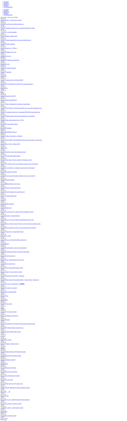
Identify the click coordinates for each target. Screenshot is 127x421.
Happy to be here (5, 395)
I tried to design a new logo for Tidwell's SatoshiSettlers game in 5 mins (17, 219)
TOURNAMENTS (8, 7)
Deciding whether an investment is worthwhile (11, 136)
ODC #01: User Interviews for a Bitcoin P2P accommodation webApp (17, 211)
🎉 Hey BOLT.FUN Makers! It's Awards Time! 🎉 (13, 192)
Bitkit (2, 92)
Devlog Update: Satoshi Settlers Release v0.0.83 (12, 267)
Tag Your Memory (5, 243)
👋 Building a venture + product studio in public (12, 407)
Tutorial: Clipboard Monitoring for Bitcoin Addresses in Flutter (15, 387)
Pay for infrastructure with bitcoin (8, 367)
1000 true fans (4, 148)
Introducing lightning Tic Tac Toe (8, 52)
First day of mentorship (6, 72)
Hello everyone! (4, 295)
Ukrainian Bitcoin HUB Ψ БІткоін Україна (11, 355)
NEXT (5, 419)
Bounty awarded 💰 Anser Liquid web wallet (11, 272)
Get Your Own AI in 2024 (7, 379)
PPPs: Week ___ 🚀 (5, 391)
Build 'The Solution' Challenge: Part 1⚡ (10, 343)
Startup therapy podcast (6, 339)
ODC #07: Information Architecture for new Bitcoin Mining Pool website (18, 28)
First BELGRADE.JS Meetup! (8, 44)
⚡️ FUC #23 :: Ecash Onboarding (9, 32)
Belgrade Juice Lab (5, 64)
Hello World (3, 76)
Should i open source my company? (9, 288)
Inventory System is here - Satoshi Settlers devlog (12, 231)
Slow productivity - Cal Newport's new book (11, 20)
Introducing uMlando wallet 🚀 (8, 359)
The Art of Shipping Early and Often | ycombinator (12, 275)
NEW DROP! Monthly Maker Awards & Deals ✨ (12, 327)
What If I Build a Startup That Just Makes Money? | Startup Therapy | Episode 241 (20, 279)
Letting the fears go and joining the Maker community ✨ (14, 239)
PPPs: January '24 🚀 (6, 235)
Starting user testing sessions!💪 (8, 255)
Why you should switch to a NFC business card (12, 383)
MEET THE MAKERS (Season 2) (9, 132)
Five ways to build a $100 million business (10, 156)
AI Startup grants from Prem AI (8, 263)
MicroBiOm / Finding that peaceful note (10, 60)
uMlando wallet (4, 363)
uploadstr (3, 347)
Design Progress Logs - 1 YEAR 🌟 (9, 48)
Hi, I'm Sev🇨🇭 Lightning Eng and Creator (10, 183)
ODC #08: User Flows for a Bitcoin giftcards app (12, 24)
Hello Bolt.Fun (4, 88)
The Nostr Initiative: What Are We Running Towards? (13, 351)
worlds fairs (3, 200)
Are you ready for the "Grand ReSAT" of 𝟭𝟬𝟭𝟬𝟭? (13, 284)
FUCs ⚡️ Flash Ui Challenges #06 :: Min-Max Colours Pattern (15, 104)
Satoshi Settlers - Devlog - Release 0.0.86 (10, 144)
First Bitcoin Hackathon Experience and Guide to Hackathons (15, 251)
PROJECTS (6, 4)
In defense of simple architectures (8, 68)
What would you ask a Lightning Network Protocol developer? (15, 399)
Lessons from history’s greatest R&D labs (10, 215)
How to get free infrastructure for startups (10, 375)
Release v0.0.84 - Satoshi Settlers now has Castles (12, 259)
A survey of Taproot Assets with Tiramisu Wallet (12, 80)
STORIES (6, 5)
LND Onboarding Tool (6, 207)
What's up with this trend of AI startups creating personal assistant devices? (18, 323)
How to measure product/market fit (9, 100)
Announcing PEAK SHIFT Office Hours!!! (11, 331)
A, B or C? (3, 335)
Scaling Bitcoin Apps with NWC (8, 96)
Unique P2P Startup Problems (7, 179)
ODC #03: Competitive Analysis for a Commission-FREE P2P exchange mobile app (20, 112)
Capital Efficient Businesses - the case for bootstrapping (13, 247)
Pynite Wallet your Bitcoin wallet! (8, 415)
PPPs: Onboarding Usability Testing (9, 36)
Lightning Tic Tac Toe (6, 56)
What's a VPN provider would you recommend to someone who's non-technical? (19, 164)
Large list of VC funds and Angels (9, 311)
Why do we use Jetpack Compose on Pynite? (11, 403)
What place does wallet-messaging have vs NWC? (12, 120)
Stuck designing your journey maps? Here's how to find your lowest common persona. (21, 223)
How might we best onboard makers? (9, 124)
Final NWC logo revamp (6, 303)
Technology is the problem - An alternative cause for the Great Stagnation (18, 167)
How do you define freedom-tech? (9, 196)
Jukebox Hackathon (5, 319)
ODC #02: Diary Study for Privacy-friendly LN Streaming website (16, 160)
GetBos (2, 307)
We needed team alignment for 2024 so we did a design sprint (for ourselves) (18, 227)
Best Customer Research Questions (9, 171)
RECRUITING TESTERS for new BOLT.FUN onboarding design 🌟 (17, 84)
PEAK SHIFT (4, 411)
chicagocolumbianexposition (7, 203)
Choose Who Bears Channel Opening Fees (11, 187)
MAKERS (6, 3)
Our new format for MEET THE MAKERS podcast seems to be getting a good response (21, 140)
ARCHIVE (6, 1)
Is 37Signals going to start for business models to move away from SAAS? (18, 175)
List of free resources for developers (9, 371)
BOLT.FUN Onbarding (6, 128)
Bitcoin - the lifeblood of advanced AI (9, 315)
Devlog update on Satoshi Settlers (8, 291)
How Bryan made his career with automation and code (13, 152)
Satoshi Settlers (4, 299)
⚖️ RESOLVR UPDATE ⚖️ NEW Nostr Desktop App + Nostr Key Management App (21, 108)
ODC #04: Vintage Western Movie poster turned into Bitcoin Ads (16, 40)
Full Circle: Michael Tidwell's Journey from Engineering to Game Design (18, 116)
